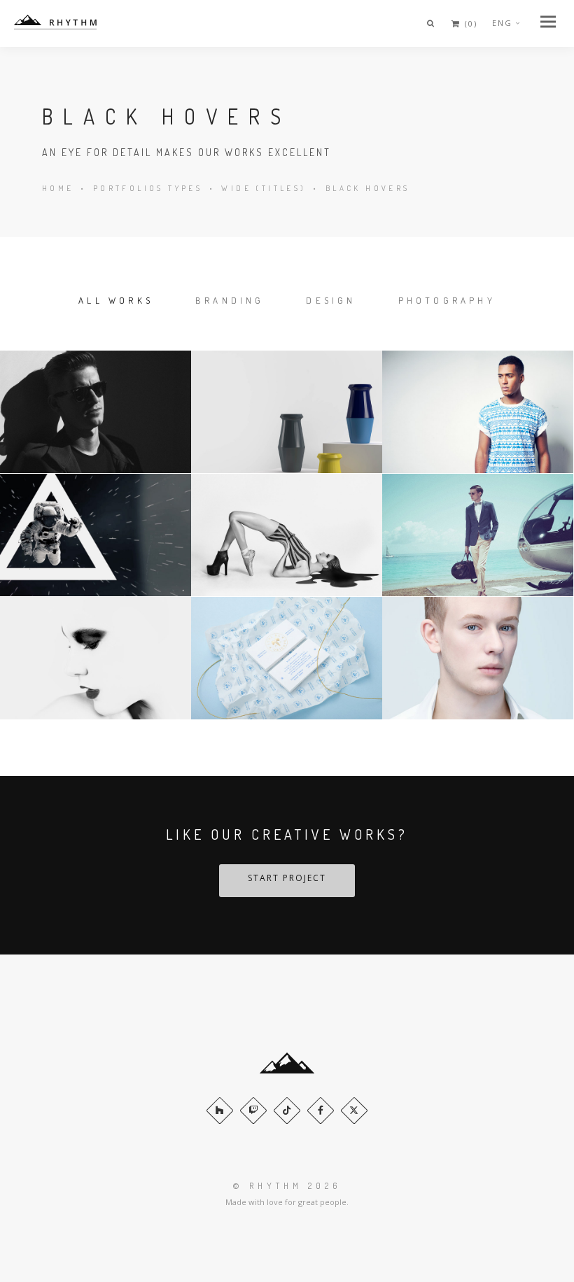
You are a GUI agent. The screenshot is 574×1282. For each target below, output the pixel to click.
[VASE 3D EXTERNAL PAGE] (286, 412)
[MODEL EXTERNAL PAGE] (286, 535)
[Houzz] (220, 1111)
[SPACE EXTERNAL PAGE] (95, 535)
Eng (502, 22)
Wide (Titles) (263, 188)
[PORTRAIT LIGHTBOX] (95, 412)
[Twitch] (253, 1111)
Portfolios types (147, 188)
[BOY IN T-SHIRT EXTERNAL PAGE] (477, 412)
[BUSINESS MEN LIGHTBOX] (477, 535)
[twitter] (354, 1111)
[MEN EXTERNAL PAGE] (477, 658)
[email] (321, 1111)
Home (58, 188)
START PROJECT (287, 878)
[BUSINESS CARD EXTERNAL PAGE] (286, 658)
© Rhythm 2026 (287, 1186)
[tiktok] (287, 1111)
